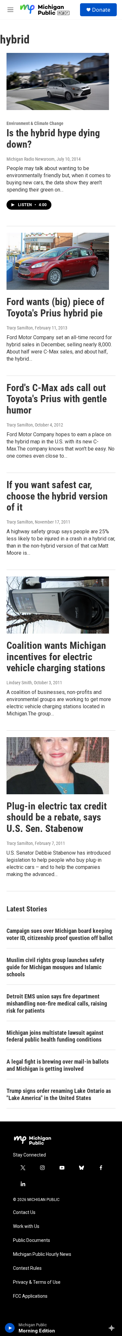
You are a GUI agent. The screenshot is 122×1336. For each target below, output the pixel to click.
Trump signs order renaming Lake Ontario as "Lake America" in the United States (59, 1094)
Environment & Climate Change (35, 123)
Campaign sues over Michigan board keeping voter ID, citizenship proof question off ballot (60, 934)
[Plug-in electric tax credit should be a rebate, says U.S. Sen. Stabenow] (58, 765)
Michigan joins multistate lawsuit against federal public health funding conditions (55, 1036)
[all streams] (113, 1328)
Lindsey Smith (19, 682)
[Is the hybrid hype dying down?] (58, 81)
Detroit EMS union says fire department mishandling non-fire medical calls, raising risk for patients (57, 1003)
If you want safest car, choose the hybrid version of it (57, 496)
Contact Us (24, 1212)
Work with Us (26, 1226)
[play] (10, 1328)
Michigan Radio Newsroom (31, 159)
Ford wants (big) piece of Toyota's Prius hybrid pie (55, 307)
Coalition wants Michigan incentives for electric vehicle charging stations (56, 657)
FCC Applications (30, 1296)
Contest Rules (27, 1268)
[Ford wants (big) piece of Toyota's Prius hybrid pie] (58, 261)
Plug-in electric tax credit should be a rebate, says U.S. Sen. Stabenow (57, 817)
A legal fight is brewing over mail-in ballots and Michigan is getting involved (58, 1065)
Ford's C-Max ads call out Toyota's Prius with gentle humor (57, 399)
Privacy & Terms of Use (37, 1282)
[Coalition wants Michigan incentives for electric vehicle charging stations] (58, 605)
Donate (101, 10)
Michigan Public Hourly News (42, 1254)
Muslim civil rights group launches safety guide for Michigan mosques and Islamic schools (55, 967)
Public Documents (31, 1240)
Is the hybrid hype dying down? (53, 138)
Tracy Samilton (20, 327)
